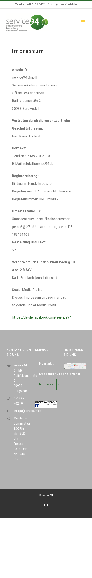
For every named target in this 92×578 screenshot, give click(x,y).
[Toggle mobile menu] (83, 20)
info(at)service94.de (64, 4)
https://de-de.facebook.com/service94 (41, 317)
